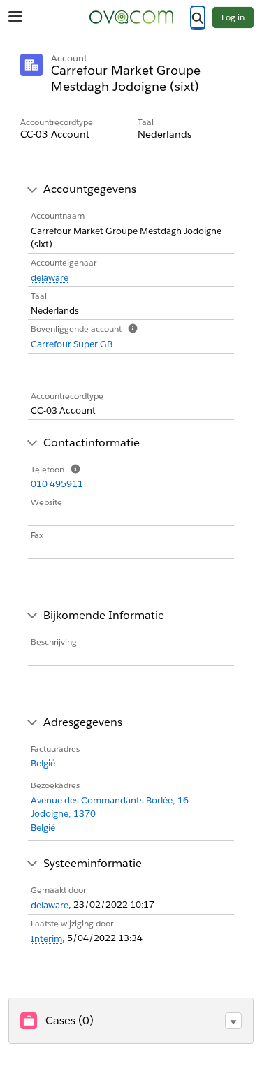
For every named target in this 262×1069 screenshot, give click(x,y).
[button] (233, 1020)
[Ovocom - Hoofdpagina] (131, 17)
